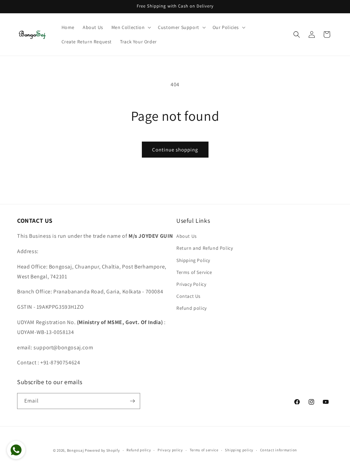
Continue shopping (175, 149)
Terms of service (204, 450)
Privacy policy (170, 450)
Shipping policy (239, 450)
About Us (186, 236)
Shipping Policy (193, 260)
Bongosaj (75, 450)
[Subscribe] (132, 401)
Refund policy (191, 308)
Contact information (278, 450)
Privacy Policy (191, 284)
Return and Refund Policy (204, 248)
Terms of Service (194, 272)
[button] (130, 27)
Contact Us (188, 296)
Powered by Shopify (102, 450)
